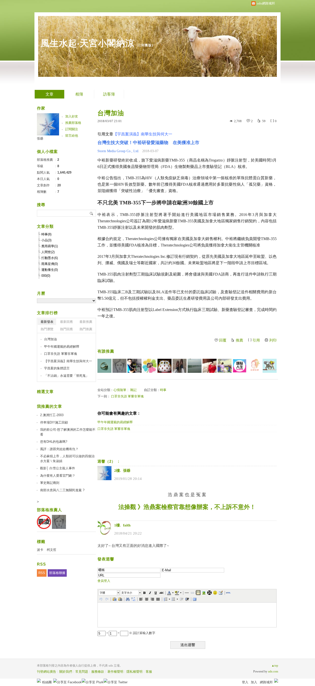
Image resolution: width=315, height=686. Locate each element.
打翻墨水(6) (49, 258)
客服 (149, 671)
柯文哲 (51, 550)
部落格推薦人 (49, 510)
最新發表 (47, 322)
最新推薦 (85, 322)
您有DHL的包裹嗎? (53, 441)
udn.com (273, 671)
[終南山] (165, 366)
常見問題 (81, 671)
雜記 (133, 390)
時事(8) (46, 234)
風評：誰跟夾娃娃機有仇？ (59, 449)
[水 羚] (119, 366)
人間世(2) (48, 252)
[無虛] (270, 366)
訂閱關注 (71, 129)
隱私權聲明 (134, 671)
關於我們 (65, 671)
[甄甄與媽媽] (149, 366)
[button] (109, 592)
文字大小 (126, 592)
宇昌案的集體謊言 (57, 368)
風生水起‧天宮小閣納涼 (87, 43)
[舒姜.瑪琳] (210, 366)
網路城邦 (266, 682)
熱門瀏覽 (47, 329)
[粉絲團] (39, 681)
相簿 (79, 94)
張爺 (40, 138)
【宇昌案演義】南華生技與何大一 (68, 361)
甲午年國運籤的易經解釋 (115, 422)
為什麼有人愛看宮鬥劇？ (57, 475)
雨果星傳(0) (49, 264)
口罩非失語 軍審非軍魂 (127, 396)
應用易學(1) (49, 246)
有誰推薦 (105, 351)
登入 (245, 682)
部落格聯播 (57, 573)
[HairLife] (240, 366)
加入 (254, 682)
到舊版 (146, 45)
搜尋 (91, 213)
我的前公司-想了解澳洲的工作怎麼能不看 (67, 432)
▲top (274, 665)
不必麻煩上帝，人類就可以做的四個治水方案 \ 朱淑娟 (67, 458)
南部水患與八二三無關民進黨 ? (62, 490)
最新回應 (66, 322)
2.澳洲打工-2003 (51, 415)
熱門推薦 (85, 329)
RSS (41, 573)
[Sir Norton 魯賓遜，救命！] (180, 366)
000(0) (45, 276)
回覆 (222, 340)
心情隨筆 (119, 390)
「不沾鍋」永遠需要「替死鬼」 (66, 375)
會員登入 (103, 581)
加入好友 (71, 116)
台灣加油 (50, 339)
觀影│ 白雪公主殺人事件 (57, 468)
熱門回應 (66, 329)
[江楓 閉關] (225, 366)
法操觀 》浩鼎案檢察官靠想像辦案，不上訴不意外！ (187, 507)
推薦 (239, 340)
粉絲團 (47, 682)
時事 (163, 390)
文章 (49, 94)
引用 (256, 340)
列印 (273, 340)
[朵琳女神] (255, 366)
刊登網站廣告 (46, 671)
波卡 (40, 550)
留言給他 (71, 135)
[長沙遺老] (195, 366)
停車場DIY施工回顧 (54, 422)
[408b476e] (134, 366)
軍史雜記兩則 (49, 483)
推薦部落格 (73, 123)
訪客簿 (109, 94)
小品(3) (46, 240)
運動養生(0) (49, 270)
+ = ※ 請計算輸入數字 (130, 633)
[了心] (104, 366)
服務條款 (97, 671)
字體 (102, 592)
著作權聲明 (115, 671)
